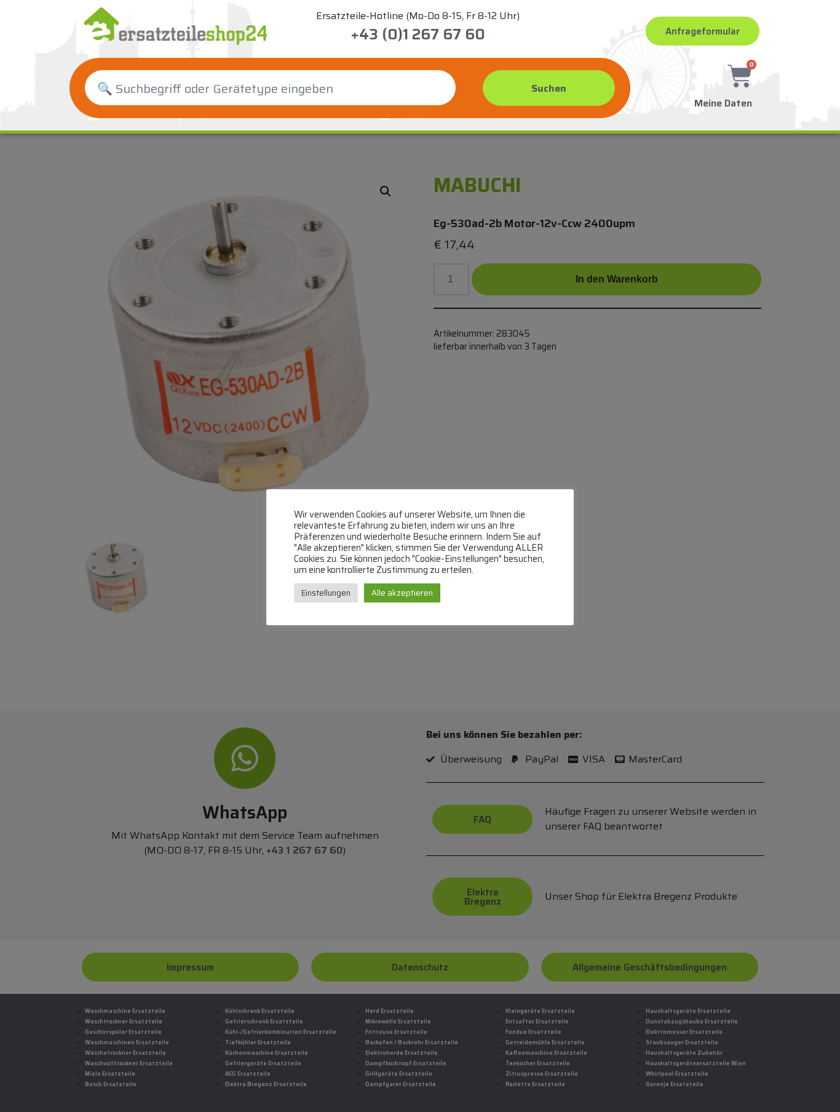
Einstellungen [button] (326, 592)
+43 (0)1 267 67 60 (418, 34)
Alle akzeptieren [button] (402, 592)
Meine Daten (723, 103)
